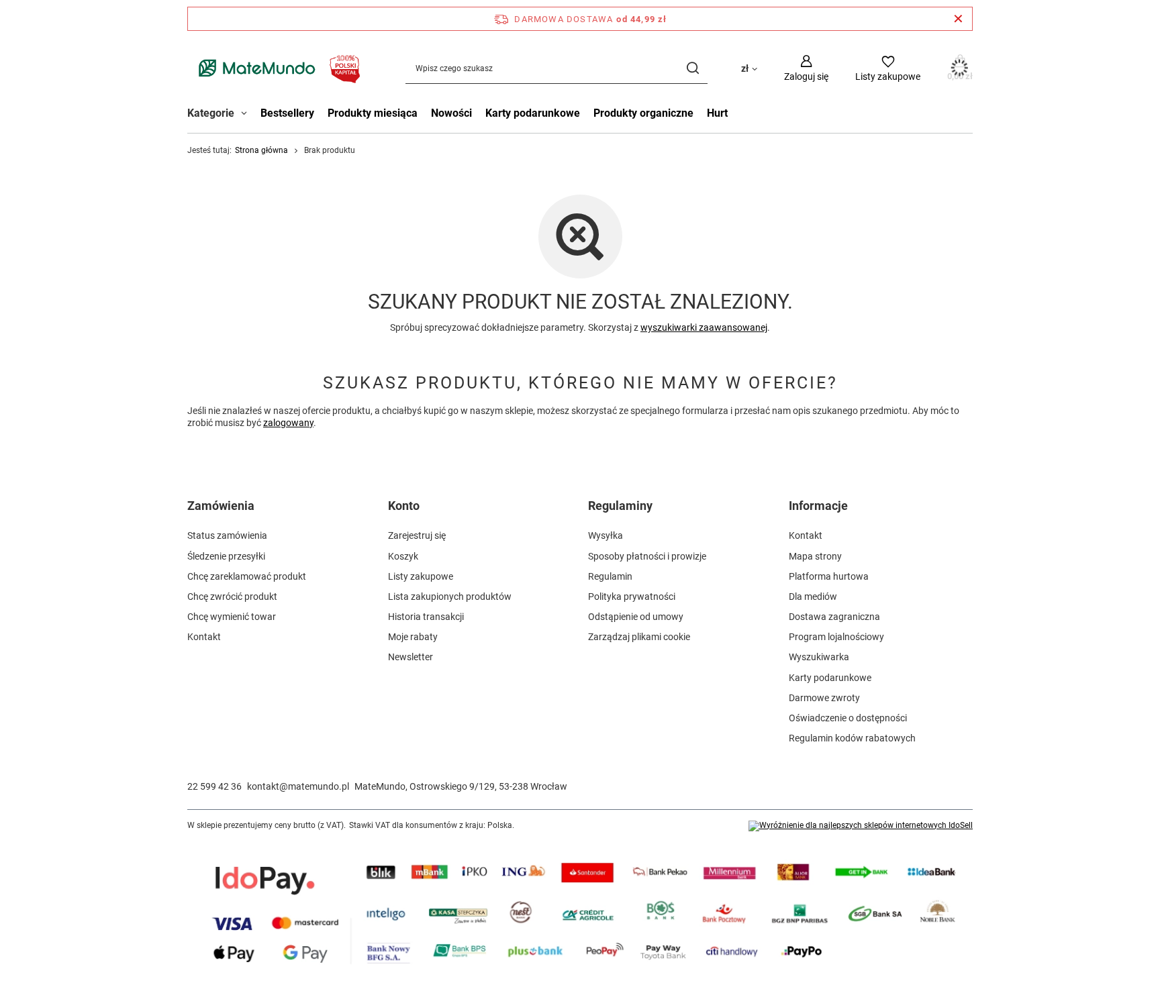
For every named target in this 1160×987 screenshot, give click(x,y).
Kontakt (204, 636)
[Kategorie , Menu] (247, 114)
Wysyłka (605, 535)
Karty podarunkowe (532, 113)
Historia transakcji (426, 616)
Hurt (717, 113)
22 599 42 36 (214, 786)
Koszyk (403, 556)
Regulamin (610, 576)
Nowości (451, 113)
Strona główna (261, 150)
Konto (404, 506)
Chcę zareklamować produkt (246, 576)
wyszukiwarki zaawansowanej (703, 327)
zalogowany (288, 422)
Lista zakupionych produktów (450, 596)
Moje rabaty (413, 636)
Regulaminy (620, 506)
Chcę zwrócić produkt (232, 596)
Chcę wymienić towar (231, 616)
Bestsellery (287, 113)
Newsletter (410, 657)
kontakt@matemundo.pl (298, 786)
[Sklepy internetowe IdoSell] (860, 826)
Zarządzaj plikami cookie (639, 636)
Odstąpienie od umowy (635, 616)
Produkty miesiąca (373, 113)
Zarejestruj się (417, 535)
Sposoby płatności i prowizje (647, 556)
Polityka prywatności (631, 596)
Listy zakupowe (420, 576)
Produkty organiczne (643, 113)
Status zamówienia (227, 535)
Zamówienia (220, 506)
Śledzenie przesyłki (226, 556)
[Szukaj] (692, 68)
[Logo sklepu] (276, 68)
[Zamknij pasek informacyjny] (958, 19)
